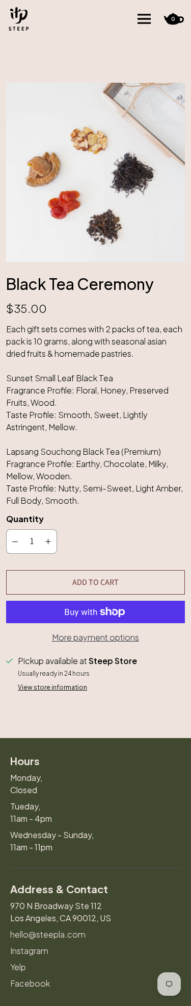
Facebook (30, 983)
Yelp (18, 967)
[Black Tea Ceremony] (95, 172)
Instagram (29, 950)
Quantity (25, 518)
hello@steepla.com (48, 934)
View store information (52, 687)
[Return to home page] (19, 19)
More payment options (95, 637)
